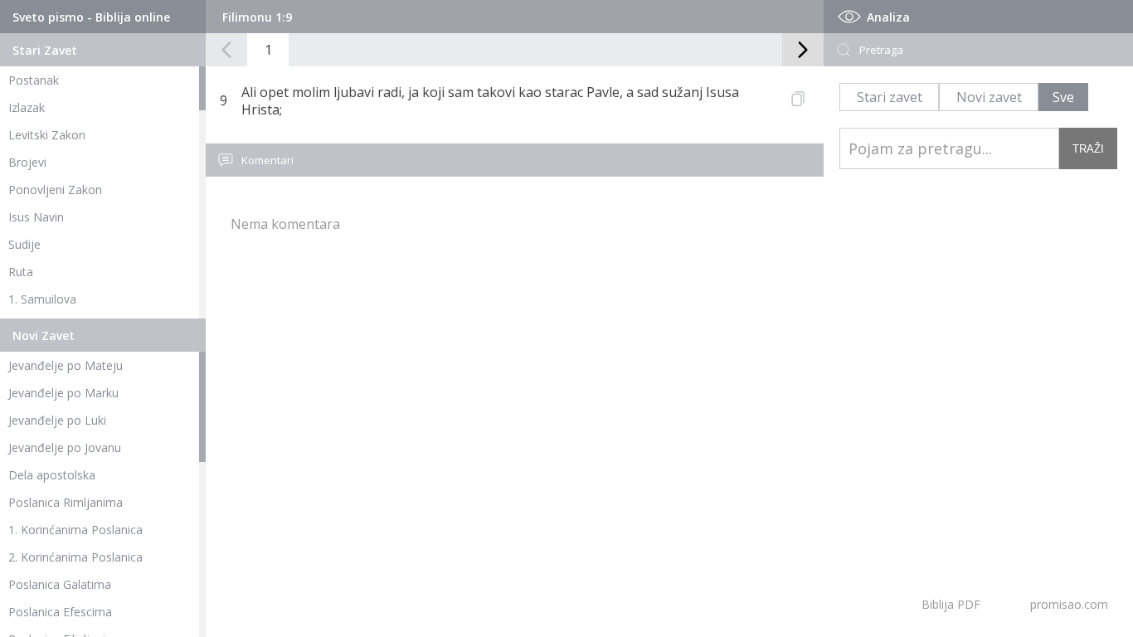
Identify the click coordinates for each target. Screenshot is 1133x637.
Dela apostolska (51, 475)
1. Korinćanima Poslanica (75, 529)
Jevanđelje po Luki (57, 420)
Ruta (20, 272)
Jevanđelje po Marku (63, 393)
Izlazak (26, 107)
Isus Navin (36, 217)
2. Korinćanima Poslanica (75, 557)
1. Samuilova (42, 299)
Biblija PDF (950, 604)
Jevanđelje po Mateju (65, 365)
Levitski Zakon (46, 135)
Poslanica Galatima (59, 584)
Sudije (24, 244)
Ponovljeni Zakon (55, 189)
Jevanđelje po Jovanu (64, 447)
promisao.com (1069, 604)
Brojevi (27, 162)
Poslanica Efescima (60, 612)
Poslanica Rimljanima (65, 502)
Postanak (33, 80)
